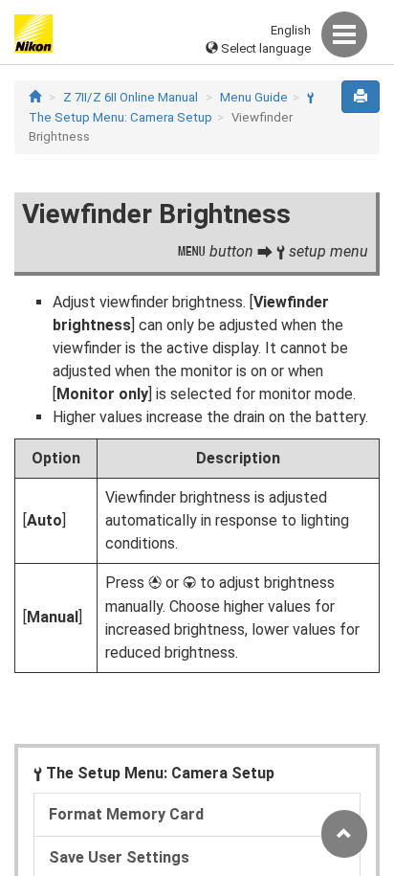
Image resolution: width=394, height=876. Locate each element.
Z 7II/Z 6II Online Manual (130, 97)
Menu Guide (254, 97)
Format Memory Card (126, 814)
